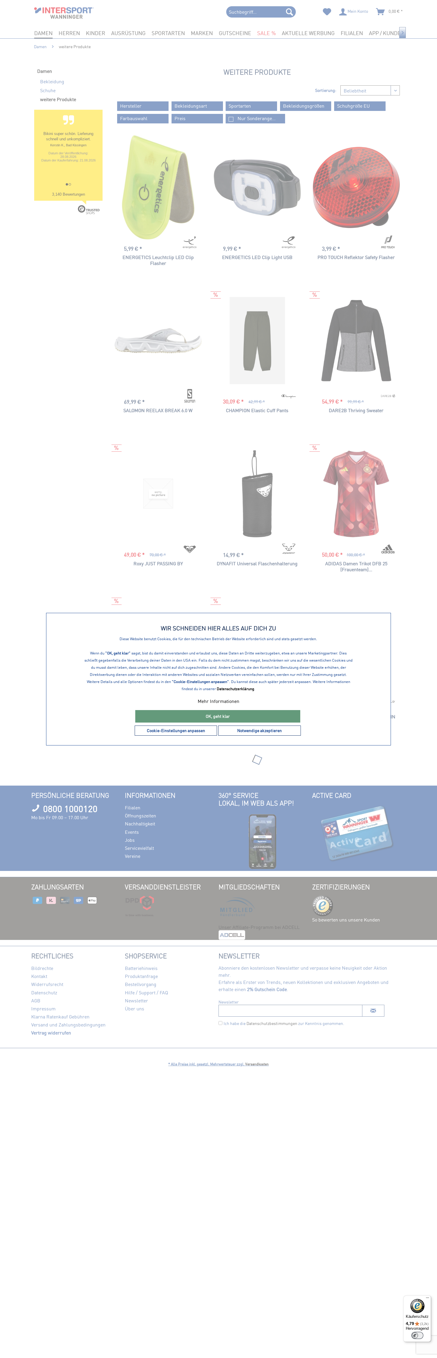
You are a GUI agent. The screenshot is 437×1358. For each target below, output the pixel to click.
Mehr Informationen (218, 701)
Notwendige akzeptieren (259, 730)
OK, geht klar (218, 716)
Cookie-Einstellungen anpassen (176, 730)
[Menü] (427, 1299)
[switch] (417, 1335)
